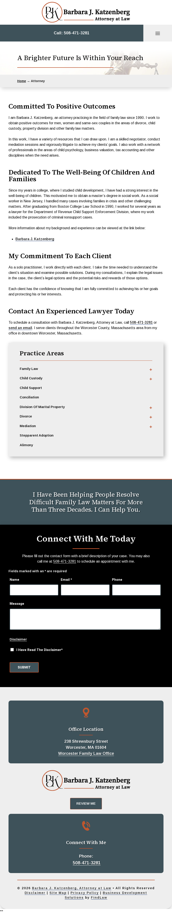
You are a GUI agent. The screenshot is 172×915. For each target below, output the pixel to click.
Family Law (29, 369)
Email (66, 580)
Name (14, 580)
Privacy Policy (85, 893)
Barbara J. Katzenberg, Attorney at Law (71, 888)
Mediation (28, 426)
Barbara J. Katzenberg (34, 239)
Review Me (86, 803)
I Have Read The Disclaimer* (39, 650)
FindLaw (99, 897)
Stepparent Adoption (37, 435)
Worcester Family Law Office (86, 753)
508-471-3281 (76, 33)
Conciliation (29, 397)
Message (17, 604)
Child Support (31, 388)
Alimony (26, 445)
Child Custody (31, 378)
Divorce (26, 416)
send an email (20, 328)
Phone (117, 580)
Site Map (58, 893)
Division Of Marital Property (42, 407)
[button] (157, 33)
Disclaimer (18, 639)
